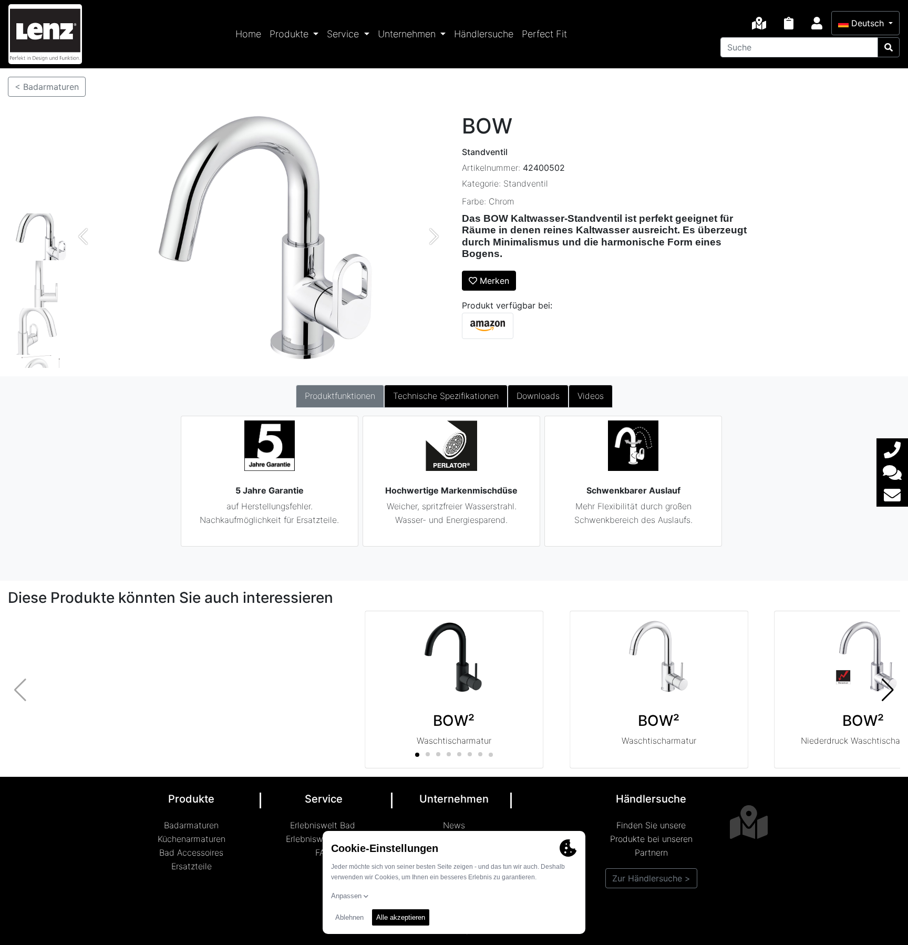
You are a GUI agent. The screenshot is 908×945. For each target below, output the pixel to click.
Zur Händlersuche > (651, 878)
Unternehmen (408, 33)
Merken (493, 280)
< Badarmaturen (47, 86)
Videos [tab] (590, 396)
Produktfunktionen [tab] (340, 396)
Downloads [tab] (538, 396)
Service (344, 33)
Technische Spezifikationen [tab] (446, 396)
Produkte (290, 33)
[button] (888, 689)
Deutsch (867, 23)
